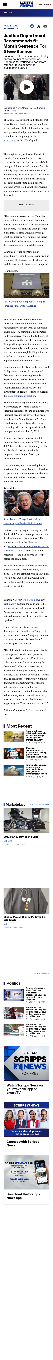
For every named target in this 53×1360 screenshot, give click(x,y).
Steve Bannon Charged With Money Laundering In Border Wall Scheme (23, 521)
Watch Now (44, 4)
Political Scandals (11, 27)
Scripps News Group (17, 107)
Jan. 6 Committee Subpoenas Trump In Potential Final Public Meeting (24, 303)
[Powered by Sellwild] (45, 973)
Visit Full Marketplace (39, 804)
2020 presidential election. (22, 395)
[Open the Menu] (5, 4)
